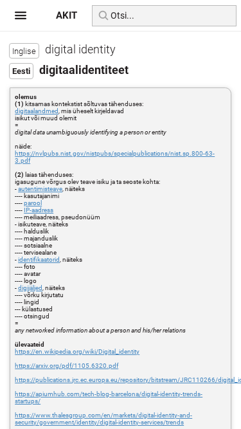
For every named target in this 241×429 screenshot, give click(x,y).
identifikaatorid (39, 259)
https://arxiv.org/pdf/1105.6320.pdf (66, 365)
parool (33, 202)
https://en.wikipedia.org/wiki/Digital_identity (77, 351)
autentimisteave (40, 188)
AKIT (66, 15)
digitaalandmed (36, 110)
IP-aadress (38, 210)
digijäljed (30, 287)
